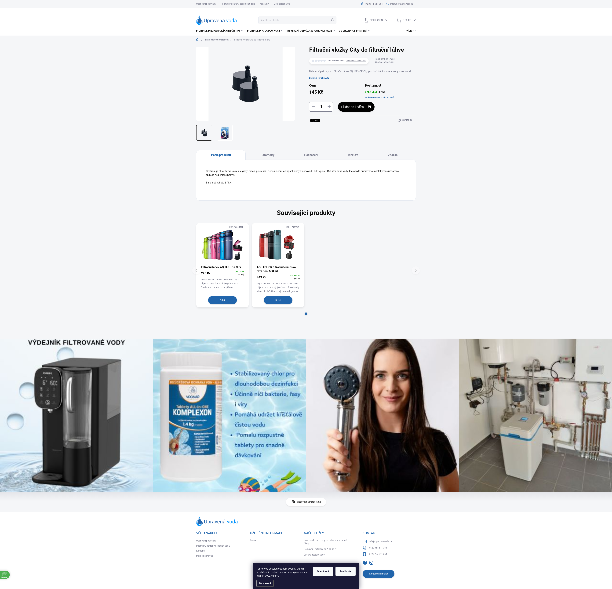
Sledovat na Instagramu (309, 502)
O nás (253, 540)
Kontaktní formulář (378, 573)
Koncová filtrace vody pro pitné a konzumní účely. (325, 542)
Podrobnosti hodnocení (356, 61)
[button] (306, 314)
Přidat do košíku (352, 107)
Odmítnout (323, 571)
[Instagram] (371, 562)
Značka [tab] (393, 155)
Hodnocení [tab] (311, 155)
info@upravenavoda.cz (380, 541)
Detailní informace (319, 78)
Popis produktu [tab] (221, 155)
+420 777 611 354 (378, 554)
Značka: (384, 62)
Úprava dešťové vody (314, 554)
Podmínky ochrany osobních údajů (238, 4)
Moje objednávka (281, 4)
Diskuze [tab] (353, 155)
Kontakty (264, 4)
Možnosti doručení (380, 97)
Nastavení (265, 583)
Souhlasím (345, 571)
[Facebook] (365, 562)
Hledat (332, 20)
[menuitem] (220, 31)
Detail (222, 300)
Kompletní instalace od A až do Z (320, 549)
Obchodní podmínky (206, 4)
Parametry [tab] (267, 155)
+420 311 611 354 (378, 547)
